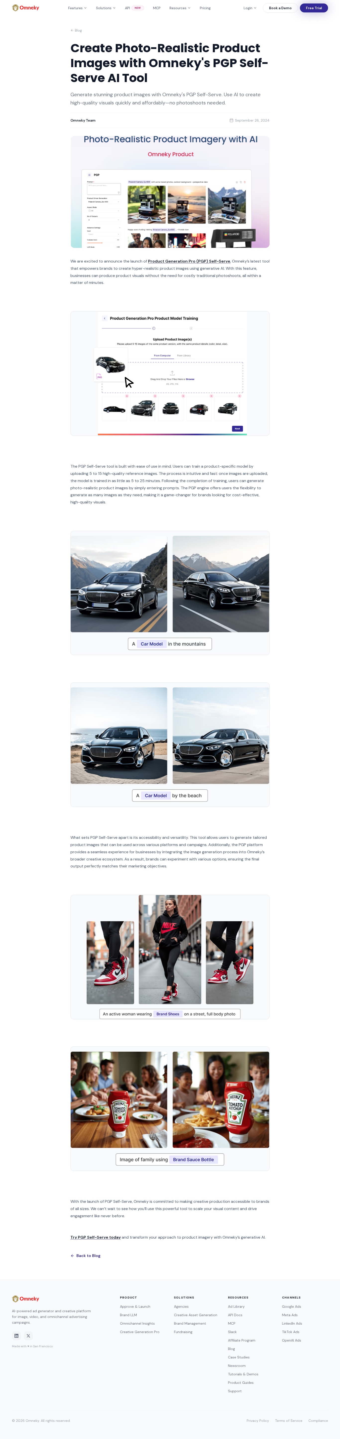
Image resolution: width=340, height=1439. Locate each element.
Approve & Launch (135, 1306)
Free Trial (314, 8)
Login (248, 8)
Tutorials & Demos (243, 1374)
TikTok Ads (290, 1332)
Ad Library (236, 1306)
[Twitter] (28, 1335)
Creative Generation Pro (140, 1332)
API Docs (235, 1315)
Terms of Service (288, 1420)
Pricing (205, 8)
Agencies (181, 1306)
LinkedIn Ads (292, 1323)
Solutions (104, 8)
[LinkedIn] (16, 1335)
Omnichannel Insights (137, 1323)
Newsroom (237, 1365)
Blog (78, 30)
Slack (232, 1332)
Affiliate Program (241, 1340)
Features (75, 8)
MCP (157, 8)
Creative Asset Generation (195, 1315)
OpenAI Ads (291, 1340)
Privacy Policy (258, 1420)
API (133, 8)
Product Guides (241, 1382)
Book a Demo (280, 8)
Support (235, 1391)
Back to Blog (88, 1255)
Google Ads (291, 1306)
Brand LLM (128, 1315)
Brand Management (190, 1323)
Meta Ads (290, 1315)
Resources (178, 8)
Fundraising (183, 1332)
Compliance (318, 1420)
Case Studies (239, 1357)
